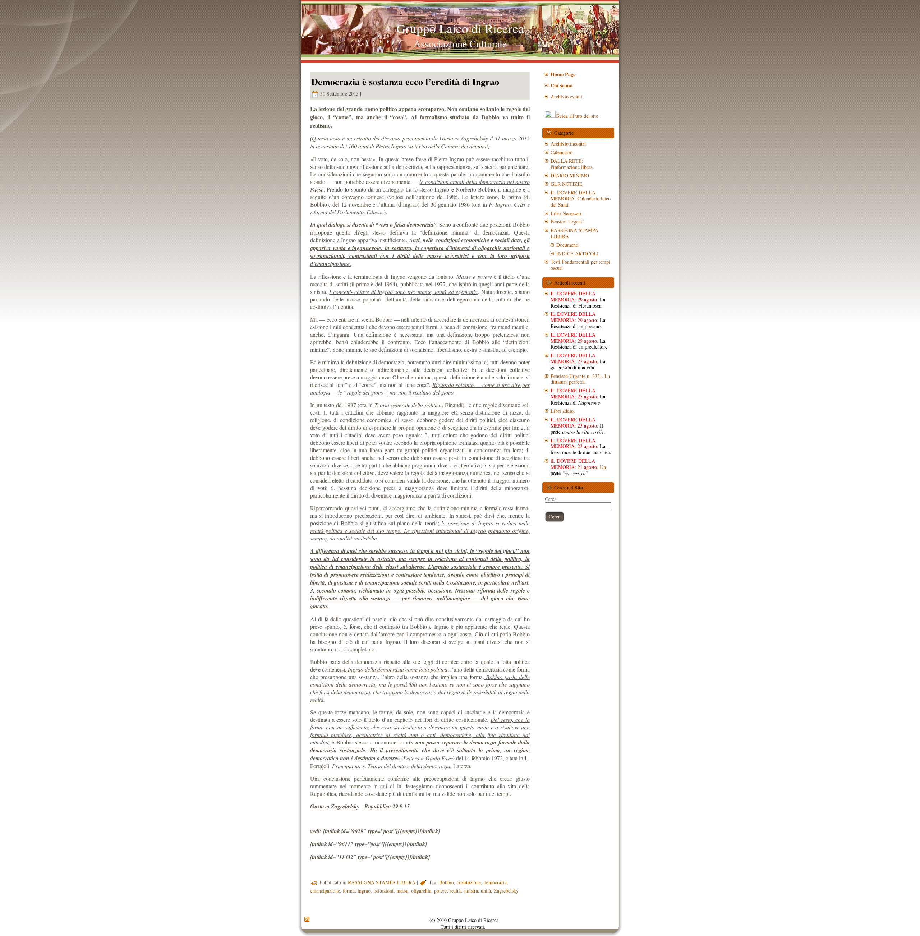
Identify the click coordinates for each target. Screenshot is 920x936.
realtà (455, 890)
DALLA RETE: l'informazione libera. (572, 163)
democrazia (495, 882)
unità (486, 890)
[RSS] (307, 919)
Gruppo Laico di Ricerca (460, 28)
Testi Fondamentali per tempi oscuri (580, 264)
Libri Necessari (566, 213)
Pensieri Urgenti (567, 221)
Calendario (561, 152)
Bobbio (446, 882)
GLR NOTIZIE (567, 183)
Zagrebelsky (506, 890)
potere (440, 890)
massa (402, 890)
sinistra (471, 890)
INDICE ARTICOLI (577, 253)
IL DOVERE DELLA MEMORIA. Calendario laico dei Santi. (581, 198)
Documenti (567, 244)
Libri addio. (563, 410)
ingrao (364, 890)
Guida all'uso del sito (577, 115)
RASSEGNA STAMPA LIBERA (381, 882)
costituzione (469, 882)
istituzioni (383, 890)
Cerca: (551, 498)
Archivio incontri (568, 143)
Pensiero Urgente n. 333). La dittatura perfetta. (580, 379)
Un (578, 466)
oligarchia (421, 890)
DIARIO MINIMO (570, 175)
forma (349, 890)
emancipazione (325, 890)
